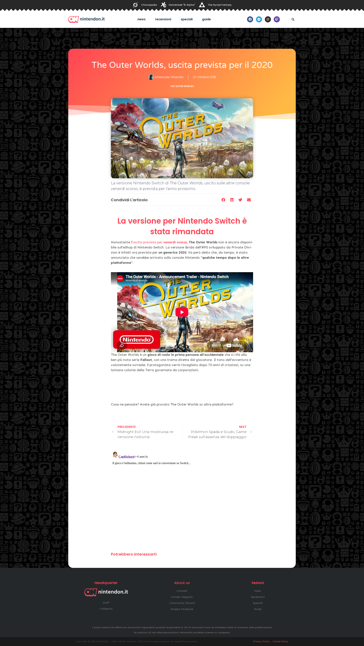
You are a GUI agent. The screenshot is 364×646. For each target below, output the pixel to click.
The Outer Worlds (182, 86)
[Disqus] (182, 497)
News (141, 19)
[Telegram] (259, 19)
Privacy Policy (261, 641)
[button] (293, 19)
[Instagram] (268, 19)
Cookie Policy (280, 641)
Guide (206, 19)
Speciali (187, 19)
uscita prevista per (160, 242)
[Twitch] (277, 19)
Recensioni (163, 19)
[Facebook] (250, 19)
